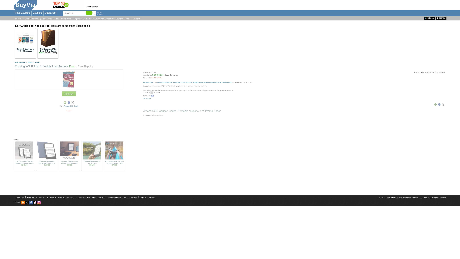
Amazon (99, 13)
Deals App (50, 12)
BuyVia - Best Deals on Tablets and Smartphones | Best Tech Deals (59, 5)
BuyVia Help (19, 197)
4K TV (101, 14)
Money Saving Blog (96, 18)
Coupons (37, 12)
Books (30, 62)
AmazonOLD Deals (71, 106)
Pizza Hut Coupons (132, 18)
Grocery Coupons (114, 197)
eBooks (37, 62)
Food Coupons (22, 12)
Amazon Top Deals (22, 18)
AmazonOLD (148, 82)
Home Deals (66, 18)
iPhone (96, 14)
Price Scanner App (65, 197)
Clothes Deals (53, 18)
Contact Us (43, 197)
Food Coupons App (82, 197)
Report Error (147, 98)
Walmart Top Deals (39, 18)
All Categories (20, 62)
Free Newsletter (92, 7)
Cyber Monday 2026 (147, 197)
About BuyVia (32, 197)
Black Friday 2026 (130, 197)
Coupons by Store (80, 18)
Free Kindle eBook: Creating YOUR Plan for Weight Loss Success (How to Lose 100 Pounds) (194, 82)
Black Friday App (98, 197)
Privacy (53, 197)
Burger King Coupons (114, 18)
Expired (69, 94)
